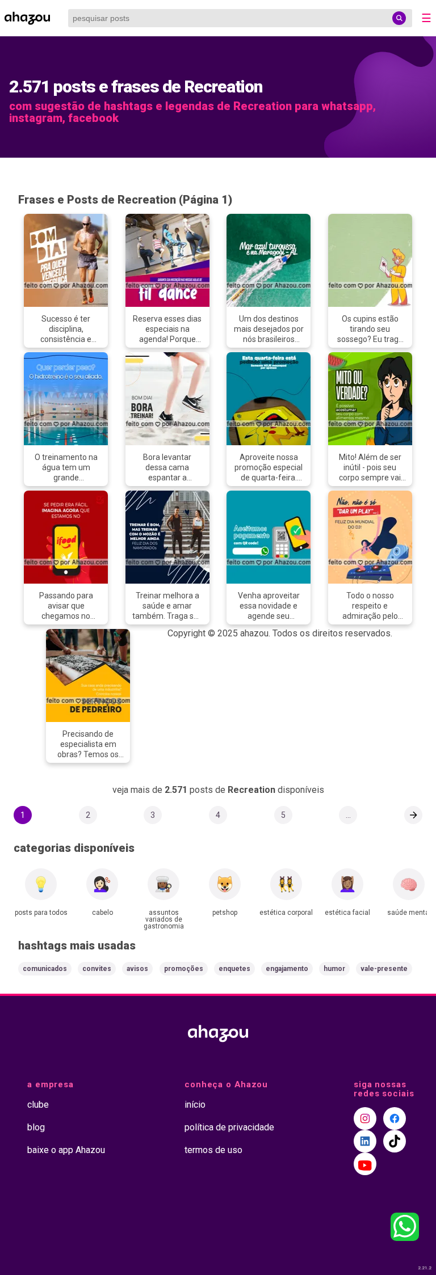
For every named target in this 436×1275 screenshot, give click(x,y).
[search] (399, 18)
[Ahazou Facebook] (394, 1118)
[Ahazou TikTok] (394, 1141)
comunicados (45, 969)
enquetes (234, 969)
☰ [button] (426, 18)
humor (334, 969)
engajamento (287, 969)
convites (96, 969)
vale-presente (384, 969)
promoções (183, 969)
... (348, 815)
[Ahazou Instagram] (365, 1118)
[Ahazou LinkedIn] (365, 1141)
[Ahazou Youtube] (365, 1163)
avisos (137, 969)
